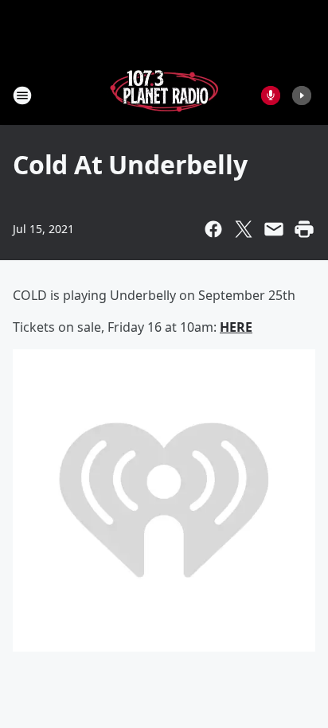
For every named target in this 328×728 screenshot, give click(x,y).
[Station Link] (164, 95)
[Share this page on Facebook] (213, 229)
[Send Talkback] (270, 95)
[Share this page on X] (243, 229)
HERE (236, 327)
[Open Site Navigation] (22, 95)
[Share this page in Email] (274, 229)
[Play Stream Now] (301, 95)
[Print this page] (304, 229)
